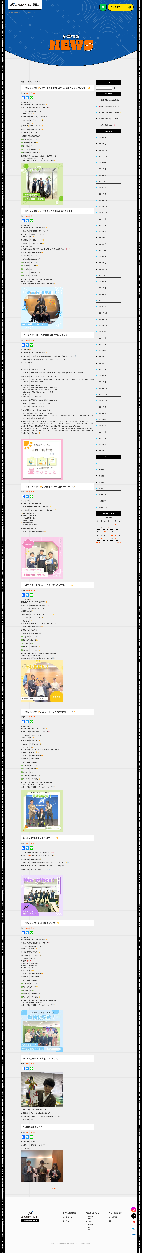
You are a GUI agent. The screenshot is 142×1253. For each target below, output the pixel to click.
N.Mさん (90, 1224)
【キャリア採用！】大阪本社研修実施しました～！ (48, 486)
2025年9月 (102, 163)
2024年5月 (102, 244)
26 (105, 538)
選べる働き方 (67, 1217)
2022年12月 (103, 313)
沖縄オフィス (103, 495)
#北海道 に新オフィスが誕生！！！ (39, 837)
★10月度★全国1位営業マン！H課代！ (41, 1058)
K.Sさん (90, 1227)
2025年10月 (103, 156)
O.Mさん (90, 1216)
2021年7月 (102, 413)
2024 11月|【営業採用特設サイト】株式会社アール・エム (21, 12)
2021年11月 (103, 394)
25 (101, 538)
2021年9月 (102, 407)
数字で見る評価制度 (69, 1213)
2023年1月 (102, 307)
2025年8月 (102, 169)
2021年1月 (102, 451)
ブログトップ (108, 82)
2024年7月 (102, 232)
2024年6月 (102, 238)
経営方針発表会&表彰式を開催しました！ (110, 100)
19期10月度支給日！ (33, 1127)
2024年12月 (103, 200)
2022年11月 (103, 319)
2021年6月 (102, 419)
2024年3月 (102, 257)
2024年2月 (102, 263)
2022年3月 (102, 369)
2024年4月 (102, 250)
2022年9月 (102, 332)
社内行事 (66, 1221)
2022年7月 (102, 344)
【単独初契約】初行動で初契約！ (40, 922)
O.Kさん (90, 1230)
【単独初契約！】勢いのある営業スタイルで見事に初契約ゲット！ (55, 87)
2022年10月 (103, 325)
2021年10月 (103, 401)
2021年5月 (102, 426)
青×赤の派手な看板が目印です (108, 119)
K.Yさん (90, 1221)
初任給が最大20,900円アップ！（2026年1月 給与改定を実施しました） (111, 106)
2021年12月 (103, 388)
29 (115, 538)
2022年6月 (102, 351)
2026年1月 (102, 144)
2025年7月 (102, 175)
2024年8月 (102, 225)
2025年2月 (102, 194)
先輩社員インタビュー (93, 1213)
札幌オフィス (103, 507)
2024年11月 (103, 206)
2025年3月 (102, 188)
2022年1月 (102, 382)
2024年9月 (102, 219)
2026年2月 (102, 138)
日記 (100, 463)
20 (108, 535)
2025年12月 (103, 150)
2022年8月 (102, 338)
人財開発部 (102, 501)
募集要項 (111, 1221)
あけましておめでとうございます (109, 112)
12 (105, 531)
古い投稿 (52, 1188)
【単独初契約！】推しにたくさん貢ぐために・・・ (48, 711)
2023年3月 (102, 294)
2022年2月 (102, 376)
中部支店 (101, 488)
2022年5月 (102, 357)
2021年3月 (102, 438)
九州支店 (101, 482)
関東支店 (101, 476)
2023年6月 (102, 275)
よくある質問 (113, 1217)
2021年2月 (102, 445)
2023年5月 (102, 282)
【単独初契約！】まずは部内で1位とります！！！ (48, 210)
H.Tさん (90, 1219)
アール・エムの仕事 (115, 1213)
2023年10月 (103, 269)
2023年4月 (102, 288)
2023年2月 (102, 300)
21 (112, 535)
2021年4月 (102, 432)
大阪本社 (101, 470)
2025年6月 (102, 181)
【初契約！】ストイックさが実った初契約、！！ (47, 585)
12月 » (119, 542)
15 (115, 531)
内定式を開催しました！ (106, 125)
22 (115, 535)
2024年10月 (103, 213)
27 (108, 538)
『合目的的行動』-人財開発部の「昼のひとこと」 (46, 334)
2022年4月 (102, 363)
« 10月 (98, 542)
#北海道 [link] (29, 856)
